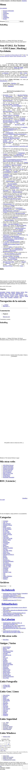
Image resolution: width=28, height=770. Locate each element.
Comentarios (6, 17)
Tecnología (5, 570)
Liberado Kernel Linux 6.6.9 (10, 600)
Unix (4, 573)
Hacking (17, 296)
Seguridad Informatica (8, 561)
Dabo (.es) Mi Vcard (8, 473)
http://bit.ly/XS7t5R (20, 124)
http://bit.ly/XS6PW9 (8, 130)
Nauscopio (5, 667)
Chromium (5, 521)
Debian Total (6, 699)
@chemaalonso (21, 152)
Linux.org (5, 711)
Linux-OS (5, 710)
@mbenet (12, 205)
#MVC (10, 247)
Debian (13, 293)
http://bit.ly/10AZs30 (8, 195)
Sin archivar (6, 562)
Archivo (5, 12)
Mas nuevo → (6, 306)
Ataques (18, 292)
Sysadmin (10, 297)
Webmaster (5, 577)
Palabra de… (6, 552)
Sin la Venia (6, 677)
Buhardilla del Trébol (8, 651)
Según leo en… (6, 560)
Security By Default (7, 726)
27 (2, 749)
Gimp (4, 687)
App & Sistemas (7, 647)
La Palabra (5, 543)
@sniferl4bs (22, 119)
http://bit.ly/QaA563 (20, 213)
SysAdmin (6, 95)
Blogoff (2, 293)
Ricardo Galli (6, 673)
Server (2, 297)
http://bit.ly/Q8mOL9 (20, 228)
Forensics (21, 294)
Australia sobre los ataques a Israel (11, 244)
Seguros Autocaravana (8, 676)
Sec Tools (24, 56)
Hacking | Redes (13, 56)
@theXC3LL (6, 225)
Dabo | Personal (6, 523)
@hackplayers (6, 126)
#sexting (5, 140)
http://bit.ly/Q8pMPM (13, 224)
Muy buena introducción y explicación (14, 210)
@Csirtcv (7, 241)
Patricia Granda (6, 669)
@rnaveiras (13, 186)
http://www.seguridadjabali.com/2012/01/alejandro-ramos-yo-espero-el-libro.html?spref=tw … (15, 160)
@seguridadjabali (7, 171)
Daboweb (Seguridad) (8, 468)
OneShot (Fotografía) (8, 469)
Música (4, 545)
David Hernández (7, 472)
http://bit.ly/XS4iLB (8, 136)
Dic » (5, 750)
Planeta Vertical (6, 672)
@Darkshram (19, 195)
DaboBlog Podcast (7, 525)
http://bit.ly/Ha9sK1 (12, 183)
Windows (5, 578)
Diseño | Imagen (7, 527)
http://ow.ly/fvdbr (7, 169)
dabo (24, 54)
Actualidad (2, 292)
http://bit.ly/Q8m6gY (18, 230)
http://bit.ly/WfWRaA (10, 253)
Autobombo (6, 13)
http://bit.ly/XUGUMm (8, 261)
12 (0, 745)
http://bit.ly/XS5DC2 (15, 138)
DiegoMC (5, 653)
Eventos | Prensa (7, 533)
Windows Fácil (6, 736)
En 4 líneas (5, 530)
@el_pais (21, 169)
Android (13, 292)
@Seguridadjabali (7, 156)
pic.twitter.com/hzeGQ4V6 (9, 251)
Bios (26, 292)
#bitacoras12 (19, 154)
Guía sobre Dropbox (15, 241)
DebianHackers (3, 80)
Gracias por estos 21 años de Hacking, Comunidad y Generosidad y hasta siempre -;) (15, 594)
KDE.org (5, 704)
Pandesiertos (6, 668)
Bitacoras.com (6, 316)
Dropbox (2, 294)
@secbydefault (18, 208)
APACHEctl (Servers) (8, 465)
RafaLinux (5, 714)
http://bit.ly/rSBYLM (8, 142)
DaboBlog (24, 0)
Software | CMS (7, 566)
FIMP (16, 294)
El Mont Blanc (6, 476)
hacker (12, 296)
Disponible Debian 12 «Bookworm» (11, 615)
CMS (9, 293)
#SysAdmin (16, 104)
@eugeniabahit (6, 248)
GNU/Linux (6, 56)
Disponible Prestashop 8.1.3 (9, 596)
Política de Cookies (7, 758)
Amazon (8, 292)
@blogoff (5, 154)
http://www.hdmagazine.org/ (16, 249)
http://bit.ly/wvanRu (7, 175)
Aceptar (8, 767)
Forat (4, 656)
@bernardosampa (18, 237)
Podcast (5, 14)
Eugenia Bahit (6, 700)
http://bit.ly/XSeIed (7, 111)
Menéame (5, 661)
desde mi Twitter (18, 67)
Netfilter (5, 712)
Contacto (5, 16)
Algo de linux (6, 695)
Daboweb (5, 724)
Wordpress (16, 297)
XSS (20, 297)
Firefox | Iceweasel (7, 534)
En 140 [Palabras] (7, 529)
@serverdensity (8, 96)
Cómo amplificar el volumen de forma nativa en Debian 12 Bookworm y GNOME (14, 613)
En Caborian (8, 619)
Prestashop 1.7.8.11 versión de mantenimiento (14, 597)
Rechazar (3, 767)
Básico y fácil (6, 648)
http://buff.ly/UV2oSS (15, 198)
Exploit (7, 294)
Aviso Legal (6, 755)
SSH (6, 297)
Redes (26, 296)
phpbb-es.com (6, 671)
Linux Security (6, 708)
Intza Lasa (5, 657)
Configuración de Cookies (9, 759)
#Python (8, 198)
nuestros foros (23, 77)
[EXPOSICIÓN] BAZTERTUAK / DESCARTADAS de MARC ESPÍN (12, 631)
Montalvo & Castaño (8, 664)
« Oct (1, 750)
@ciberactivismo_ (7, 166)
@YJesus (5, 197)
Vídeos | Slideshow (7, 576)
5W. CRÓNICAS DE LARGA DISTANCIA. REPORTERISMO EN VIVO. (14, 626)
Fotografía (5, 535)
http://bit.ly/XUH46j (12, 259)
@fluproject (8, 263)
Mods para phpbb (7, 663)
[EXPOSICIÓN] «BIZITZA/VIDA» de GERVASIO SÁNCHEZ (12, 623)
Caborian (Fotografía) (8, 466)
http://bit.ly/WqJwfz (8, 100)
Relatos (4, 556)
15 (5, 745)
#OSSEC (5, 209)
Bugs (6, 293)
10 (8, 744)
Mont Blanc (6, 639)
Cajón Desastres (7, 652)
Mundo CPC (6, 665)
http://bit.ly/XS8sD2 (8, 122)
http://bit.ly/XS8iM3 (20, 120)
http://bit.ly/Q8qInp (9, 220)
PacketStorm (6, 725)
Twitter (25, 73)
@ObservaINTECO (8, 139)
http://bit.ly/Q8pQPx (21, 225)
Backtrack (5, 696)
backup (22, 292)
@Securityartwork (7, 204)
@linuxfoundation (10, 181)
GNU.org (5, 702)
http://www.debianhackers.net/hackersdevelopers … (15, 134)
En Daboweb (8, 589)
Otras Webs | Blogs (7, 550)
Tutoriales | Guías (7, 572)
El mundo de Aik (7, 655)
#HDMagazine (18, 248)
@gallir (7, 186)
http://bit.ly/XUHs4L (8, 256)
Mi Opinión (19, 56)
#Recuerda (15, 217)
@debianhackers (9, 132)
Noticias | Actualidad (8, 547)
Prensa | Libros (6, 553)
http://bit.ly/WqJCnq (23, 95)
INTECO (22, 296)
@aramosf (20, 209)
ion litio (5, 659)
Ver (1, 766)
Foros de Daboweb (7, 470)
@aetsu (4, 224)
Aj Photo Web (6, 685)
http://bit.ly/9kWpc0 (17, 191)
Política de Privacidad (8, 757)
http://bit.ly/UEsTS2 (8, 120)
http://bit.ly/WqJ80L (8, 104)
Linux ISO (5, 707)
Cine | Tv (5, 522)
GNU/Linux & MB (7, 538)
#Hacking (25, 97)
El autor (5, 18)
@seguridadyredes (7, 208)
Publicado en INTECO (8, 554)
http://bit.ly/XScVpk (8, 115)
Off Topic (5, 549)
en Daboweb (5, 73)
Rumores (5, 557)
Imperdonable (6, 542)
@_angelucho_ (24, 127)
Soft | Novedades (7, 565)
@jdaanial (20, 229)
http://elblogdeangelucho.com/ (10, 128)
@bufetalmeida (10, 240)
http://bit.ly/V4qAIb (19, 155)
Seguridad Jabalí (7, 675)
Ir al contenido (3, 8)
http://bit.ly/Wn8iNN (17, 165)
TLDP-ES (5, 715)
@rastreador (6, 174)
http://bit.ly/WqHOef (17, 105)
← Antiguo (5, 304)
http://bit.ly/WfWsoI (8, 265)
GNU (1, 296)
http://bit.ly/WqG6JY (8, 117)
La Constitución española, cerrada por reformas (13, 238)
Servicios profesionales (8, 10)
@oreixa (26, 162)
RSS (21, 73)
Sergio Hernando (7, 729)
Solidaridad (5, 568)
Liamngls (5, 660)
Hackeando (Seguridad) (8, 477)
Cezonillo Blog (6, 686)
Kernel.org (5, 706)
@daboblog (13, 83)
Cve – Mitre (6, 722)
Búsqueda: (2, 21)
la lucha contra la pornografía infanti (15, 235)
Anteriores (10, 86)
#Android (13, 257)
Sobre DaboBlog (7, 564)
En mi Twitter (6, 531)
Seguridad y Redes (7, 728)
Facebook (12, 294)
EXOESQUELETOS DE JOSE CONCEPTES (14, 628)
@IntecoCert (6, 234)
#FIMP (7, 165)
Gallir (25, 294)
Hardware (5, 541)
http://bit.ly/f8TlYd (14, 187)
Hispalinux (5, 703)
